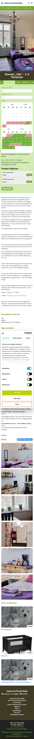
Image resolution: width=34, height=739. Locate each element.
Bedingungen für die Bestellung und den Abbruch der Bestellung (17, 733)
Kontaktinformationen (17, 714)
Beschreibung (9, 82)
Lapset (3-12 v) (6, 94)
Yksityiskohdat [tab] (17, 338)
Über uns (17, 712)
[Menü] (32, 3)
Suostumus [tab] (5, 338)
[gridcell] (4, 110)
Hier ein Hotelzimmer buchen (10, 8)
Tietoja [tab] (28, 338)
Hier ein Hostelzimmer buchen (17, 704)
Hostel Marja (17, 702)
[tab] (17, 174)
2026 (25, 104)
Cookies (25, 736)
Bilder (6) (26, 82)
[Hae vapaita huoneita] (29, 3)
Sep (8, 129)
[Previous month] (3, 104)
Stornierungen (17, 711)
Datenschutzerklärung (13, 736)
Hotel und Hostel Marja (17, 691)
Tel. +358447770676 (17, 727)
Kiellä (17, 404)
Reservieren (7, 189)
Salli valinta (17, 398)
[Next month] (30, 129)
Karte (18, 82)
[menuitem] (29, 3)
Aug (12, 104)
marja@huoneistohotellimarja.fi (16, 295)
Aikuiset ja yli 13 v (7, 88)
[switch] (29, 373)
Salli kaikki (17, 393)
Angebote (17, 706)
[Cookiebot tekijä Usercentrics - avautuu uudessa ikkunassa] (24, 333)
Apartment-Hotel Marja (17, 698)
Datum (3, 101)
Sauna (17, 709)
